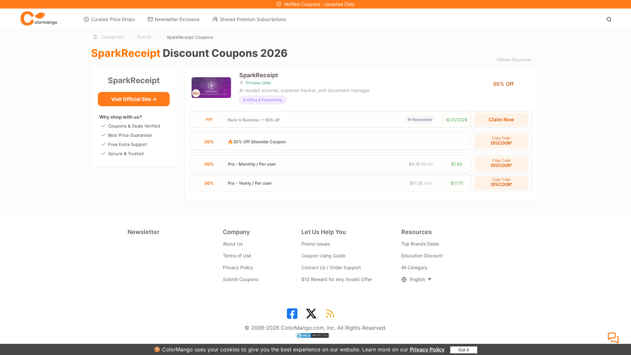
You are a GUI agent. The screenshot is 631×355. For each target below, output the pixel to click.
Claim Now (501, 119)
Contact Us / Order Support (331, 267)
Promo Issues (315, 244)
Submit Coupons (240, 279)
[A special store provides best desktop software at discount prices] (38, 19)
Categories (112, 36)
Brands (144, 36)
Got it (463, 349)
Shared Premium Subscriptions (253, 19)
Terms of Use (237, 255)
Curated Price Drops (113, 19)
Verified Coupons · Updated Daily (319, 4)
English (417, 279)
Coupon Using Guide (323, 255)
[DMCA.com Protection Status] (315, 336)
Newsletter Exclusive (177, 19)
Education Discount (422, 255)
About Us (233, 244)
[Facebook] (293, 316)
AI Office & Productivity (262, 100)
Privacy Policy (427, 349)
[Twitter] (312, 316)
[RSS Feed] (331, 316)
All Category (414, 267)
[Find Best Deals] (611, 19)
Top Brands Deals (420, 244)
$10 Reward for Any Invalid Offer (336, 279)
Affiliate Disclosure (514, 59)
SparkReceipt (134, 80)
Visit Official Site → (134, 99)
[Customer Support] (614, 338)
